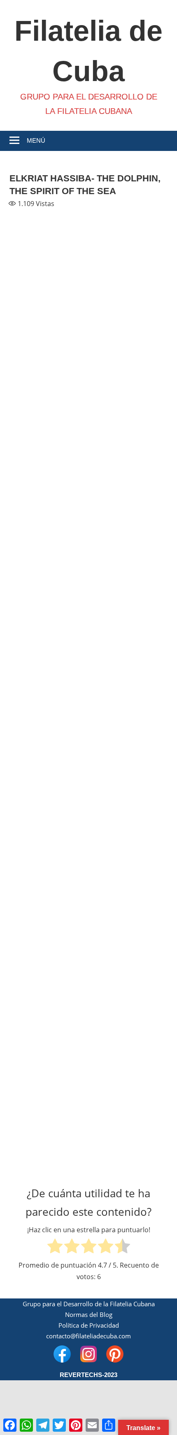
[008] (128, 418)
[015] (49, 660)
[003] (49, 298)
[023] (49, 902)
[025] (49, 962)
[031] (49, 1143)
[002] (128, 237)
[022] (128, 842)
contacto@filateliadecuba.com (88, 1336)
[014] (128, 600)
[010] (128, 479)
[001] (49, 237)
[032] (128, 1143)
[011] (49, 539)
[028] (128, 1023)
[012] (128, 539)
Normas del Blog (88, 1314)
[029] (49, 1083)
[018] (128, 721)
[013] (49, 600)
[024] (128, 902)
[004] (128, 298)
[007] (49, 418)
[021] (49, 842)
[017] (49, 721)
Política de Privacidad (88, 1325)
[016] (128, 660)
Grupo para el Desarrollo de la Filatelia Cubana (89, 1304)
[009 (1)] (49, 479)
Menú (36, 140)
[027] (49, 1023)
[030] (128, 1083)
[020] (128, 781)
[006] (128, 358)
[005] (49, 358)
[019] (49, 781)
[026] (128, 962)
